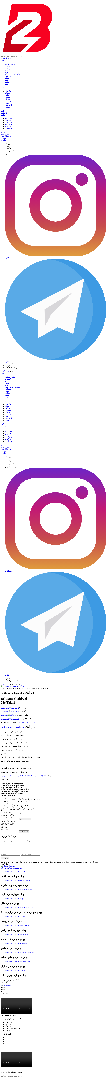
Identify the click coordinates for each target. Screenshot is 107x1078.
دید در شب (8, 122)
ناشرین (3, 138)
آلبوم (2, 111)
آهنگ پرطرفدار (10, 64)
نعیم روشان (5, 708)
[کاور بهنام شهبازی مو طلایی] (13, 686)
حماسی (7, 107)
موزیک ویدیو (5, 134)
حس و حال (4, 87)
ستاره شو (8, 124)
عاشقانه (8, 93)
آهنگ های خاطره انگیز (12, 74)
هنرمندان (4, 113)
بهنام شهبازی (23, 722)
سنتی (7, 78)
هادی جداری (5, 719)
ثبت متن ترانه (24, 831)
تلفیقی (7, 70)
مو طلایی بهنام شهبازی (12, 727)
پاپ (6, 68)
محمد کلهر (4, 715)
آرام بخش (8, 105)
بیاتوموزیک (31, 722)
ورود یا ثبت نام (6, 58)
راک (6, 72)
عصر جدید (8, 126)
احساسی (8, 97)
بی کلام (7, 80)
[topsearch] (21, 56)
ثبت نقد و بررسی (25, 819)
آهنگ (2, 60)
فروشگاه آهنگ (6, 136)
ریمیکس (8, 76)
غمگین (7, 95)
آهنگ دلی (8, 91)
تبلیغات (3, 140)
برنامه (3, 115)
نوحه (6, 84)
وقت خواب (9, 128)
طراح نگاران (5, 371)
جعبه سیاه (8, 118)
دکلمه (7, 82)
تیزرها (3, 132)
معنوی (7, 103)
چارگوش (8, 120)
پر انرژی (8, 101)
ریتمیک (7, 99)
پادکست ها (8, 66)
